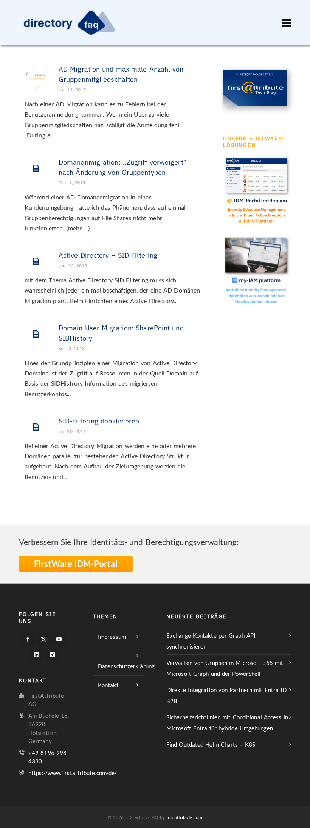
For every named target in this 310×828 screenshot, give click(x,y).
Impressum (112, 636)
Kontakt (108, 685)
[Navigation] (286, 22)
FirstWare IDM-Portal (76, 564)
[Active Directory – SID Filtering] (36, 261)
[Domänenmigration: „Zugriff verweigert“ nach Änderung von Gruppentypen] (36, 168)
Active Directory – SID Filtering (108, 255)
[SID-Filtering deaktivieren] (36, 427)
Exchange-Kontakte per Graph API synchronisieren (211, 641)
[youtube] (59, 639)
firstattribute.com (184, 817)
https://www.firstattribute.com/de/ (72, 772)
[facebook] (28, 639)
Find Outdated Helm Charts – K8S (210, 744)
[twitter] (43, 639)
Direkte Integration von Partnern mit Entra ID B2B (226, 695)
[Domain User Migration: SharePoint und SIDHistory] (36, 334)
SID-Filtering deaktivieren (99, 421)
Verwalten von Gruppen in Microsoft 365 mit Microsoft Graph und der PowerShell (224, 668)
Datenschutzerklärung (121, 666)
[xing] (52, 654)
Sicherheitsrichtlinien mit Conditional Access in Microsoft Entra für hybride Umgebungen (227, 723)
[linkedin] (36, 654)
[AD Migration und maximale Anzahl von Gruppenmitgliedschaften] (36, 75)
